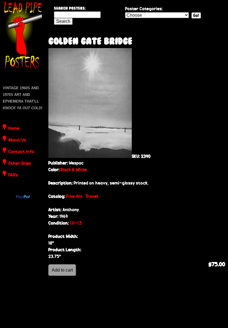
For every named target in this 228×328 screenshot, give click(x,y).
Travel (91, 196)
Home (13, 128)
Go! (196, 15)
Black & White (74, 170)
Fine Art (74, 196)
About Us (17, 140)
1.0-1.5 (76, 223)
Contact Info (21, 152)
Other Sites (19, 163)
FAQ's (13, 175)
